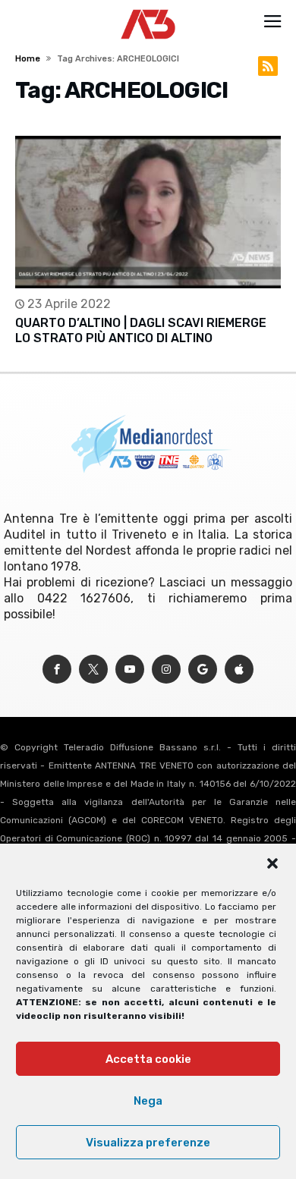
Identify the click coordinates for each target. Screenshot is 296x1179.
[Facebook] (57, 669)
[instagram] (166, 669)
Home (27, 59)
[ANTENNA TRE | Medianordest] (148, 9)
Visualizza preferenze (148, 1142)
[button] (272, 863)
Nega (148, 1101)
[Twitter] (93, 669)
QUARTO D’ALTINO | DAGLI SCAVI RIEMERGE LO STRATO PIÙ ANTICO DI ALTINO (140, 330)
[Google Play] (202, 669)
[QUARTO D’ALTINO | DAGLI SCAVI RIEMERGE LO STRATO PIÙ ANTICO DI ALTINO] (147, 212)
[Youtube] (129, 669)
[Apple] (239, 669)
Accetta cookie (148, 1059)
